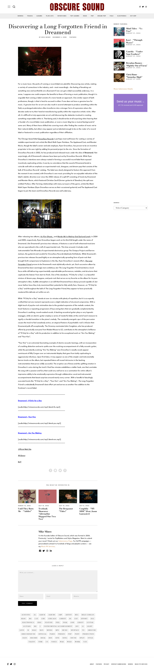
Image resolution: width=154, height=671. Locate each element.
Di (70, 618)
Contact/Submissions (118, 664)
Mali (34, 630)
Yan (85, 642)
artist (68, 615)
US (47, 642)
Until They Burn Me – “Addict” (25, 510)
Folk (112, 15)
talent (32, 642)
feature (48, 622)
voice (54, 642)
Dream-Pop (102, 15)
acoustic (26, 615)
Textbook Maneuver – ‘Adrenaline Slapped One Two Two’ (47, 514)
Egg (92, 618)
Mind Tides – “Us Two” (134, 30)
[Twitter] (142, 6)
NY (83, 630)
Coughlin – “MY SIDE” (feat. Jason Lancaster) (88, 511)
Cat (36, 618)
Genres (20, 15)
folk (65, 622)
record (33, 638)
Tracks (30, 15)
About (92, 664)
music (65, 630)
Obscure (92, 630)
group (80, 622)
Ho (35, 626)
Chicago (52, 618)
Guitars (27, 626)
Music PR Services (141, 664)
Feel (58, 622)
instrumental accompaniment (58, 626)
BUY (19, 462)
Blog (23, 618)
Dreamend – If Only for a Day (30, 401)
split (82, 638)
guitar (90, 622)
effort (84, 618)
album (42, 615)
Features (72, 37)
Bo (30, 618)
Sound (73, 638)
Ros (50, 638)
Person (61, 634)
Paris (52, 634)
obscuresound (28, 634)
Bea (76, 615)
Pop (92, 15)
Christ (63, 618)
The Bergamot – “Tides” (66, 510)
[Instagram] (146, 6)
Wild (69, 642)
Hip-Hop (133, 15)
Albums (39, 15)
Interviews (61, 15)
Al (35, 615)
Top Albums (74, 15)
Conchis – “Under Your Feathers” (134, 53)
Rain (25, 638)
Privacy (106, 664)
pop (70, 634)
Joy (77, 626)
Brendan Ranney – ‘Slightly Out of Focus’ (136, 64)
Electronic (121, 15)
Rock (85, 15)
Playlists (50, 15)
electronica (28, 622)
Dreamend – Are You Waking (30, 433)
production (88, 634)
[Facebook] (140, 6)
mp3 (57, 630)
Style (90, 638)
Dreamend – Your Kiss (27, 417)
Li (83, 626)
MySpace (75, 630)
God (72, 622)
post (77, 634)
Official (42, 634)
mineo (49, 630)
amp (60, 615)
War (62, 642)
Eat (76, 618)
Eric (40, 622)
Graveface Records (46, 139)
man (41, 630)
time (40, 642)
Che (43, 618)
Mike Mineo (46, 37)
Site (57, 638)
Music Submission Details (123, 89)
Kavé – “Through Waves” (134, 41)
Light (89, 626)
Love (22, 630)
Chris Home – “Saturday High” (134, 76)
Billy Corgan (88, 615)
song (65, 638)
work (77, 642)
